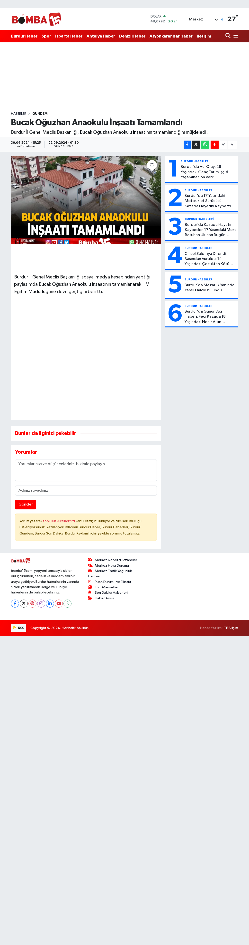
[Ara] (228, 36)
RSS (21, 628)
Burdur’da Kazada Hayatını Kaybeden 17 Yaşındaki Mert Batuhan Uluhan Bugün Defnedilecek (210, 230)
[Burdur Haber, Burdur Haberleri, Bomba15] (36, 19)
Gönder (25, 504)
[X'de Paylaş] (196, 145)
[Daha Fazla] (215, 145)
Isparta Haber (68, 36)
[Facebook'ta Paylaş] (187, 145)
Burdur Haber (24, 36)
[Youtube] (59, 604)
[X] (24, 604)
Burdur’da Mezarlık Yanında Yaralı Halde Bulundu (209, 287)
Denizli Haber (132, 36)
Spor (46, 36)
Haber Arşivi (104, 598)
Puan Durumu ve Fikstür (113, 582)
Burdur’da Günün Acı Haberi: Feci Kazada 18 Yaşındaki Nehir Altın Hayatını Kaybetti (205, 317)
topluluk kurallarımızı (59, 521)
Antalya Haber (101, 36)
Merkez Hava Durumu (112, 565)
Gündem (39, 113)
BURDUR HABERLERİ (195, 161)
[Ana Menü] (234, 36)
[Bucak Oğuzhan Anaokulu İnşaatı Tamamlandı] (86, 200)
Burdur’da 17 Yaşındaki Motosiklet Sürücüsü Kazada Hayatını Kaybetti (208, 201)
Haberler (18, 113)
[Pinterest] (32, 604)
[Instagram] (41, 604)
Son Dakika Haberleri (111, 592)
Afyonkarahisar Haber (171, 36)
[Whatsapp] (67, 604)
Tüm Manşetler (107, 587)
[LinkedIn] (50, 604)
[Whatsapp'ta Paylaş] (205, 145)
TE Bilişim (231, 628)
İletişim (204, 36)
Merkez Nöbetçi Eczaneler (116, 560)
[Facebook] (15, 604)
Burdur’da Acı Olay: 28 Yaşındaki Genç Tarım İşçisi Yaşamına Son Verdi (204, 172)
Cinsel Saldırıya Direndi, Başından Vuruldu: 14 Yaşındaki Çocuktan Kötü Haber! (207, 259)
